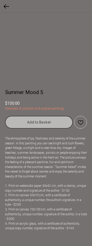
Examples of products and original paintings (34, 108)
